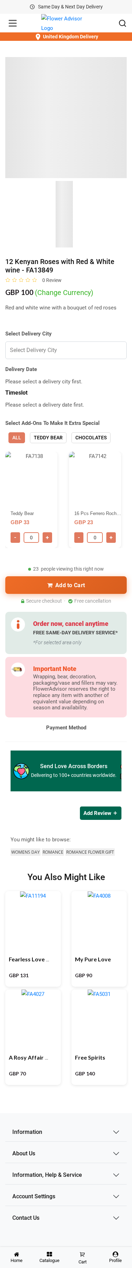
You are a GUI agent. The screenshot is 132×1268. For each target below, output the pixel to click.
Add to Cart (70, 585)
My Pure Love (93, 959)
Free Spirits (90, 1057)
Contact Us (25, 1217)
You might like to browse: (41, 839)
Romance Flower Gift (90, 852)
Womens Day (25, 852)
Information (27, 1132)
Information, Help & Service (47, 1175)
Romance (53, 852)
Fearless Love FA (30, 959)
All (16, 437)
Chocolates (91, 437)
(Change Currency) (64, 292)
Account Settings (33, 1196)
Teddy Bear (48, 437)
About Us (23, 1153)
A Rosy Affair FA (30, 1057)
